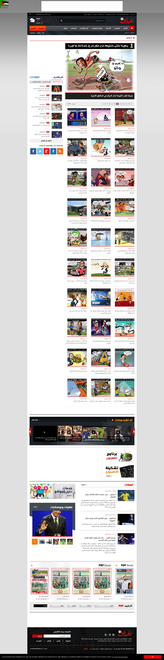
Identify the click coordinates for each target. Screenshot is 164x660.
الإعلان (49, 641)
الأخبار (125, 28)
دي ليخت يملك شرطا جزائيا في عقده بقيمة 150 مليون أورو (40, 107)
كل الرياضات (84, 28)
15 (129, 103)
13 (123, 103)
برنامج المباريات (97, 28)
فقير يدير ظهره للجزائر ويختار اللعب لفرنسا (101, 131)
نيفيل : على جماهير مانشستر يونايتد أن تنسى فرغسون (77, 131)
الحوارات (117, 28)
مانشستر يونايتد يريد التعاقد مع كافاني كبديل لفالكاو (124, 312)
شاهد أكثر (35, 420)
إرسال (45, 605)
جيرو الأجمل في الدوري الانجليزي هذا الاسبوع (101, 342)
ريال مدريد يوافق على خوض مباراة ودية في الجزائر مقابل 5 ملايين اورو (124, 161)
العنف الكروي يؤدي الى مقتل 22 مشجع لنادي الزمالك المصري (124, 402)
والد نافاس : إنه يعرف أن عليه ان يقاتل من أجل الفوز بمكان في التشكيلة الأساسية (76, 342)
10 (114, 103)
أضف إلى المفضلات (110, 14)
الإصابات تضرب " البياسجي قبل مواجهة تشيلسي (101, 251)
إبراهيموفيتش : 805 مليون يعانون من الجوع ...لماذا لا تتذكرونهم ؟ (77, 161)
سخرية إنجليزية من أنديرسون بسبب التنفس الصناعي (78, 191)
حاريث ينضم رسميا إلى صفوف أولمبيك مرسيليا (41, 135)
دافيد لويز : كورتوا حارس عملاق (126, 220)
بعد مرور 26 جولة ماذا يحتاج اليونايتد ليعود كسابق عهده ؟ (125, 131)
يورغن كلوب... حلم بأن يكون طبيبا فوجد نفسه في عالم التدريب (99, 538)
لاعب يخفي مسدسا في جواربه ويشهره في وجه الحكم (124, 282)
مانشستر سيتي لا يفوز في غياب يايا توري (100, 401)
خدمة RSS (101, 14)
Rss (43, 33)
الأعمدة (108, 28)
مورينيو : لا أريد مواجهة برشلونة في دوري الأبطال (100, 191)
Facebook (32, 33)
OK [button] (153, 657)
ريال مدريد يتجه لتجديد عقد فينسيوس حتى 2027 (42, 98)
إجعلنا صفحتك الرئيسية (123, 14)
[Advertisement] (82, 6)
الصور (33, 28)
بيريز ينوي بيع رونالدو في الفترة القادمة (100, 220)
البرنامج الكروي (37, 81)
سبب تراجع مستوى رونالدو (104, 160)
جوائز (65, 28)
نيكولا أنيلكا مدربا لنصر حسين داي (78, 311)
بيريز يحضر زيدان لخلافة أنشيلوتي (78, 371)
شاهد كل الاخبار (46, 141)
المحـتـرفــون (46, 81)
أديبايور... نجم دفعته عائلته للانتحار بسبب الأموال (100, 495)
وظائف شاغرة (87, 14)
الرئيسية (133, 14)
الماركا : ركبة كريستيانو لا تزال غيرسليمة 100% (124, 372)
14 (126, 103)
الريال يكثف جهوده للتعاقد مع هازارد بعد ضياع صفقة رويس (100, 312)
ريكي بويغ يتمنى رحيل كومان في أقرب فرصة (41, 117)
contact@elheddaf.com (36, 648)
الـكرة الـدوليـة (56, 81)
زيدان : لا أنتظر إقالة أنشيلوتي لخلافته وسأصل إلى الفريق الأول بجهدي (101, 372)
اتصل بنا (95, 14)
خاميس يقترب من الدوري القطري (41, 125)
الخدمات (73, 28)
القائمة (108, 476)
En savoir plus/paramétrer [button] (120, 657)
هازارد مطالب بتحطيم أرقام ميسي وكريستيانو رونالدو (125, 251)
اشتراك (40, 636)
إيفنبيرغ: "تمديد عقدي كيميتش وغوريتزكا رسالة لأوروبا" (41, 89)
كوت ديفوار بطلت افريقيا (80, 401)
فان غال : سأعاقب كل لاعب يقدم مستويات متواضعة (123, 191)
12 (120, 103)
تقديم (58, 641)
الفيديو (41, 28)
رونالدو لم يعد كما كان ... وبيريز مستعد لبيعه (77, 282)
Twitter (39, 33)
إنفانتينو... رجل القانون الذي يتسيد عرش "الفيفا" (100, 519)
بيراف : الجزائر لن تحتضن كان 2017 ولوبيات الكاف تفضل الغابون (78, 251)
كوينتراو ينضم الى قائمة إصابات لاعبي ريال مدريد (124, 342)
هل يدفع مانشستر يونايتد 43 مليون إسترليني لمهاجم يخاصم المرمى (78, 221)
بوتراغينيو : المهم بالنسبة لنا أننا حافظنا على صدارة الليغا (100, 282)
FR (30, 14)
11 (117, 103)
